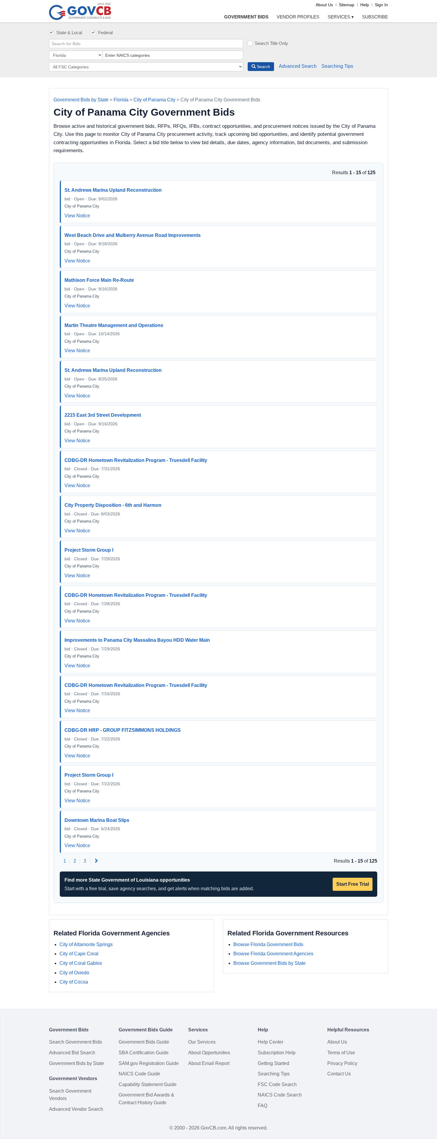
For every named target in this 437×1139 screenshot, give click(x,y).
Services (341, 16)
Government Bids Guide (144, 1041)
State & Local (69, 32)
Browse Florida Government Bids (268, 944)
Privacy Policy (342, 1063)
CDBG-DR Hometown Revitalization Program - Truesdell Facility (136, 460)
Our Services (202, 1041)
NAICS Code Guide (139, 1073)
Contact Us (339, 1073)
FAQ (262, 1105)
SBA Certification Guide (144, 1052)
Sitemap (346, 4)
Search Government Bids (75, 1041)
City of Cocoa (73, 981)
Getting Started (273, 1063)
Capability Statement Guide (148, 1084)
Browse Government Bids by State (269, 963)
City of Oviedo (74, 972)
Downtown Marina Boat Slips (97, 820)
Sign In (381, 4)
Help (364, 4)
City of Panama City (154, 99)
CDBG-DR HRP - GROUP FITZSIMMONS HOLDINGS (123, 730)
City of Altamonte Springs (86, 944)
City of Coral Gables (80, 963)
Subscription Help (276, 1052)
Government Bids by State (81, 99)
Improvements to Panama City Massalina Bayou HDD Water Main (137, 640)
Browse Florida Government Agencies (273, 953)
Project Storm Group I (89, 550)
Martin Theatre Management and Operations (114, 325)
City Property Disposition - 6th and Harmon (113, 505)
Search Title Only (271, 43)
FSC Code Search (277, 1084)
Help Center (270, 1041)
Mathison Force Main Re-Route (99, 280)
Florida (121, 99)
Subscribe (375, 16)
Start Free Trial (352, 884)
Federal (105, 32)
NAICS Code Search (280, 1094)
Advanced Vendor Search (76, 1109)
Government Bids (246, 16)
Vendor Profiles (298, 16)
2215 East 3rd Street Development (103, 415)
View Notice (77, 215)
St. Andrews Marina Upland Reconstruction (113, 190)
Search (263, 66)
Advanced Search (298, 66)
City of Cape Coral (78, 953)
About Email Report (208, 1063)
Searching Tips (337, 66)
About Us (324, 4)
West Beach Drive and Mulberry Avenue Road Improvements (133, 235)
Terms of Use (341, 1052)
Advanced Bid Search (72, 1052)
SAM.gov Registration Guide (149, 1063)
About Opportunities (209, 1052)
